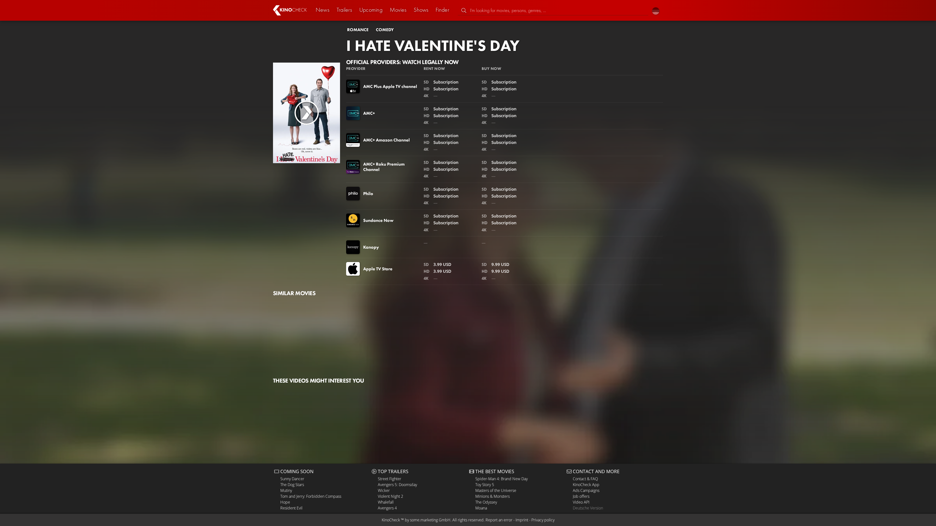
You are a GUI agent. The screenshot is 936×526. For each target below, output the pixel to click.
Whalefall (386, 502)
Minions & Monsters (492, 496)
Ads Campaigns (586, 490)
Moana (481, 508)
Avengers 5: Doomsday (397, 484)
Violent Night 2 (390, 496)
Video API (581, 502)
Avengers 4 (387, 508)
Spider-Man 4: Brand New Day (501, 478)
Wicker (384, 490)
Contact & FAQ (585, 478)
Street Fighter (389, 478)
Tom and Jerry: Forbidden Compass (310, 496)
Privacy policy (543, 520)
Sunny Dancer (292, 478)
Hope (285, 502)
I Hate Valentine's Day (432, 46)
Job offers (581, 496)
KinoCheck (391, 520)
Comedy (385, 30)
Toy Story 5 (484, 484)
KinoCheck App (586, 484)
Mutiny (286, 490)
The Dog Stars (292, 484)
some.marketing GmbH (430, 520)
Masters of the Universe (495, 490)
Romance (358, 30)
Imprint (522, 520)
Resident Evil (291, 508)
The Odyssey (486, 502)
